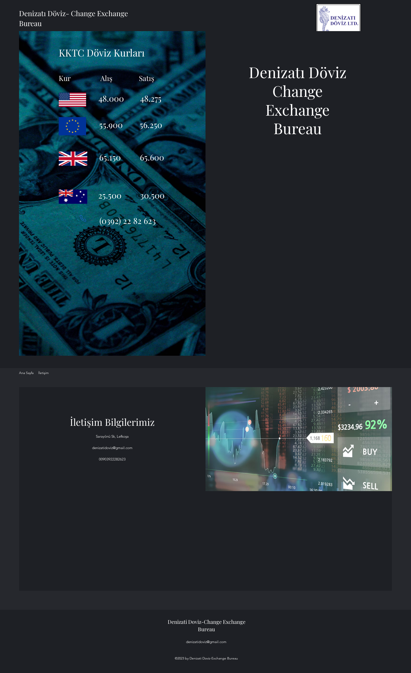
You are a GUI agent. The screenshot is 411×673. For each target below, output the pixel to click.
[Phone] (83, 218)
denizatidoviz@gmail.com (112, 448)
